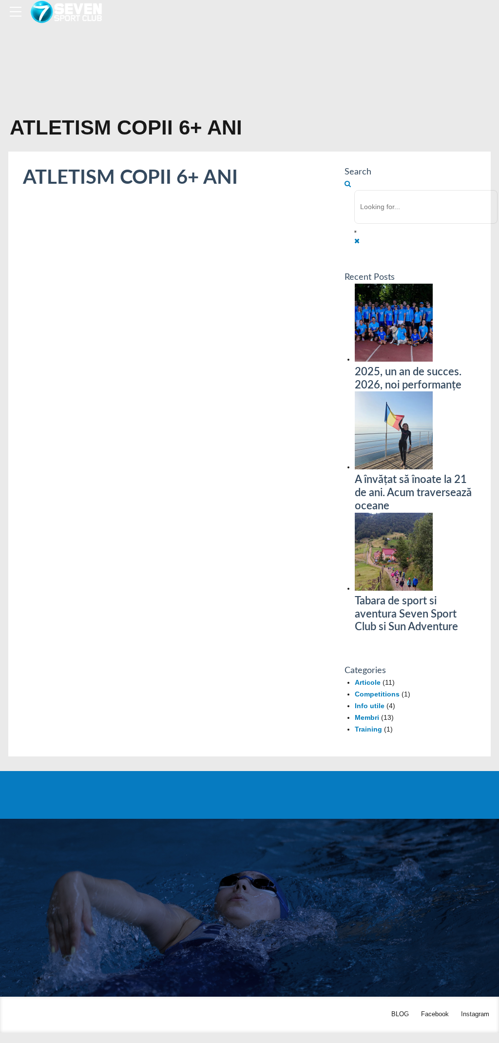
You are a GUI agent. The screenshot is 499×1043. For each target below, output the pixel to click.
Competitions (377, 694)
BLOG (400, 1014)
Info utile (369, 706)
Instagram (475, 1014)
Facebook (435, 1014)
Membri (367, 717)
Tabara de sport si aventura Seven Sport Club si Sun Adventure (406, 614)
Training (368, 729)
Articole (368, 682)
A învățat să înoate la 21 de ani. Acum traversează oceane (413, 492)
